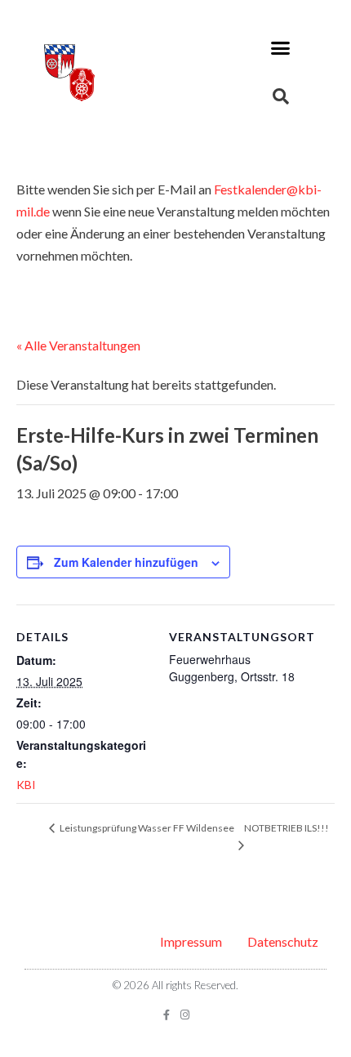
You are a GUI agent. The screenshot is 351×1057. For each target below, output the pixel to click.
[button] (279, 48)
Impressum (191, 941)
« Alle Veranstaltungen (78, 345)
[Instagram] (185, 1015)
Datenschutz (282, 941)
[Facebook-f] (166, 1015)
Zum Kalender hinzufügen (126, 562)
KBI (26, 785)
